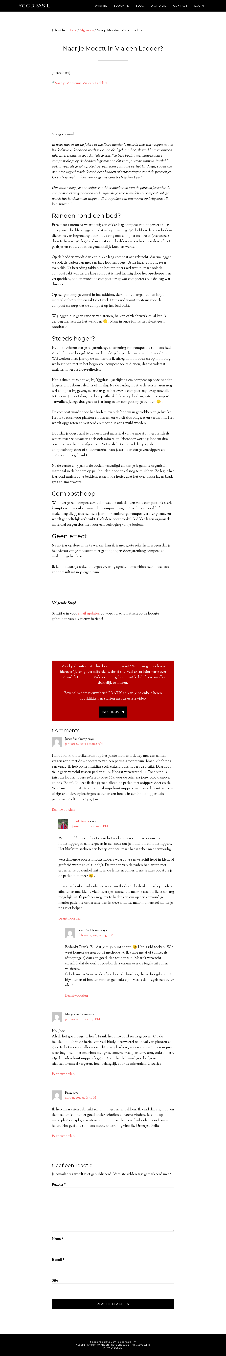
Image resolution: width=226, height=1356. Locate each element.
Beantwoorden (63, 810)
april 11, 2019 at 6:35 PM (80, 1097)
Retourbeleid (120, 1345)
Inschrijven (113, 712)
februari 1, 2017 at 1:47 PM (95, 935)
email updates (88, 613)
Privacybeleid (141, 1345)
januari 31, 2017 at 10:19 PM (90, 826)
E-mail (58, 1260)
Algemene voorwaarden (92, 1345)
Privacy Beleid (113, 1348)
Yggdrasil (34, 6)
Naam (57, 1239)
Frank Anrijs (81, 821)
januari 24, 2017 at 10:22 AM (84, 744)
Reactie (59, 1184)
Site (55, 1280)
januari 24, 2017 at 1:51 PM (82, 1019)
